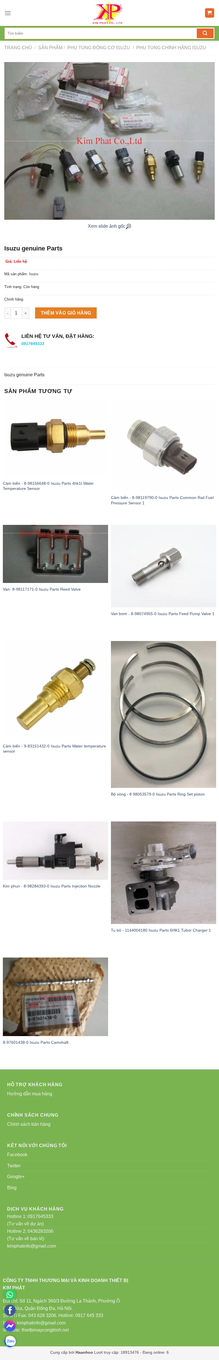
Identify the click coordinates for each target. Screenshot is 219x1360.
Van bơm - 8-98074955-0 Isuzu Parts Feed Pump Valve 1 (162, 613)
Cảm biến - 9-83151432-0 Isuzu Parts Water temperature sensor (54, 749)
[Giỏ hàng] (209, 13)
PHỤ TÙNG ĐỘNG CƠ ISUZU (98, 47)
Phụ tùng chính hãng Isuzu (170, 47)
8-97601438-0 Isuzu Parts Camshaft (35, 1042)
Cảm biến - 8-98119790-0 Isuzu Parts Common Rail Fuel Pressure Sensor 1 (162, 500)
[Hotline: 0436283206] (10, 1294)
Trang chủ (18, 47)
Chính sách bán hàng (28, 1124)
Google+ (16, 1176)
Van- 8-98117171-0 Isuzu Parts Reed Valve (42, 589)
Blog (12, 1187)
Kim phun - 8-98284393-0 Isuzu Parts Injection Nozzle (51, 886)
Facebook (17, 1154)
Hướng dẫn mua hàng (29, 1093)
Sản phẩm (50, 47)
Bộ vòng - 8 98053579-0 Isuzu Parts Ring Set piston (158, 794)
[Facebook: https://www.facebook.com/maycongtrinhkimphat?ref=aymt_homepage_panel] (10, 1310)
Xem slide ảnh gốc (106, 226)
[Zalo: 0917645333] (10, 1341)
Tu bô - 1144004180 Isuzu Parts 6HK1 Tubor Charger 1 (161, 930)
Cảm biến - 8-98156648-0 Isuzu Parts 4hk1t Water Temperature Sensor (48, 486)
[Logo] (109, 13)
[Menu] (7, 13)
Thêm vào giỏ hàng (66, 313)
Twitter (14, 1165)
